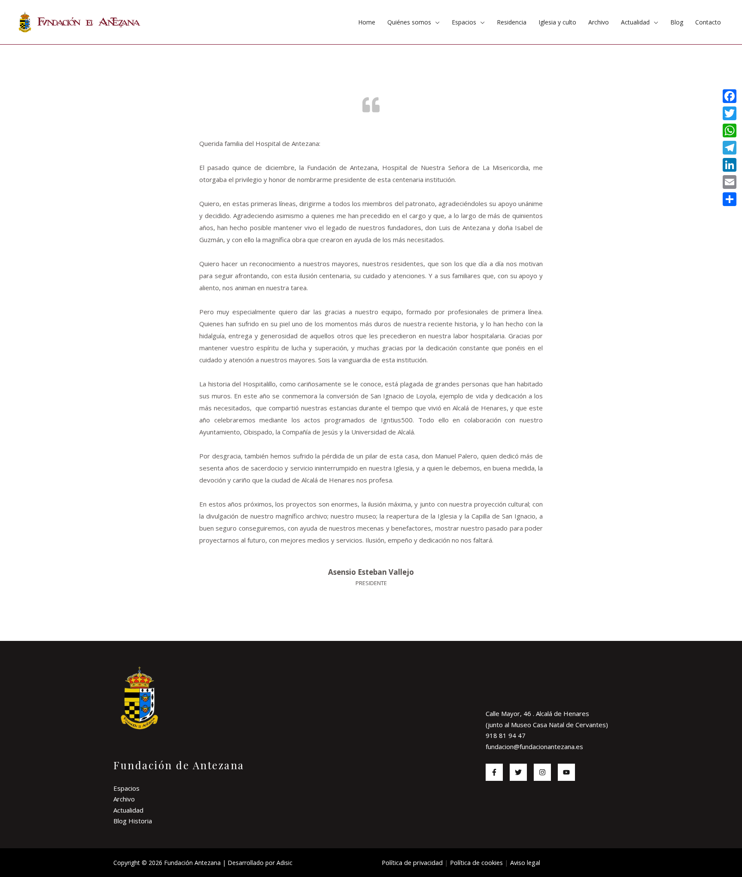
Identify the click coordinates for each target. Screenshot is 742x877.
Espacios (464, 22)
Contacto (708, 22)
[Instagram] (542, 772)
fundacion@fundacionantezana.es (534, 746)
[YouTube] (566, 772)
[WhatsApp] (729, 130)
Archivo (598, 22)
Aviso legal (525, 862)
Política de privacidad (412, 862)
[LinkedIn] (729, 164)
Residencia (511, 22)
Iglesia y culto (557, 22)
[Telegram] (729, 147)
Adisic (284, 863)
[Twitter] (518, 772)
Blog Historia (132, 820)
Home (366, 22)
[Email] (729, 182)
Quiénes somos (409, 22)
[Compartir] (729, 199)
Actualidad (635, 22)
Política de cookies (476, 862)
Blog (676, 22)
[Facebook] (494, 772)
